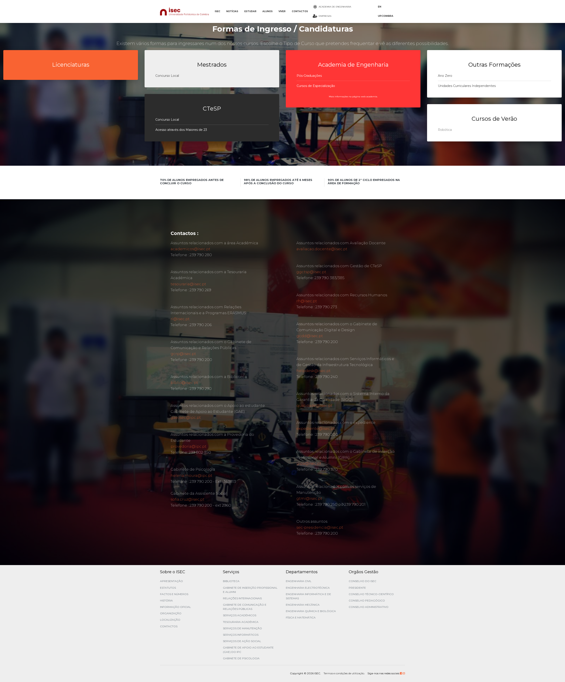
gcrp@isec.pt (183, 353)
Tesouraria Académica (240, 622)
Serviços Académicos (239, 615)
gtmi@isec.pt (309, 498)
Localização (170, 619)
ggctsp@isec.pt (311, 272)
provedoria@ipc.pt (188, 446)
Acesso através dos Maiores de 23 (181, 130)
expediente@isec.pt (315, 428)
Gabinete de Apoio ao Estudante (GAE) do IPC (248, 649)
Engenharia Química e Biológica (311, 611)
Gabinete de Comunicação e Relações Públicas (244, 607)
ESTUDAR (250, 11)
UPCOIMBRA (385, 16)
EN (379, 6)
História (166, 600)
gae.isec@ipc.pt (186, 417)
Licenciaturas (70, 64)
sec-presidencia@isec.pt (319, 527)
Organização (170, 613)
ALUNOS (267, 11)
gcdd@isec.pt (309, 336)
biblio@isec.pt (184, 382)
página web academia (364, 96)
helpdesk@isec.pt (313, 370)
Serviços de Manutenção (242, 628)
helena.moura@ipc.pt (191, 475)
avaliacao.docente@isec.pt (321, 249)
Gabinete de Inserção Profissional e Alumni (250, 590)
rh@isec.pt (306, 301)
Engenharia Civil (298, 581)
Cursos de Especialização (316, 86)
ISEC (217, 11)
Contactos (168, 626)
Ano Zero (445, 76)
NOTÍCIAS (232, 11)
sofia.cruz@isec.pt (187, 499)
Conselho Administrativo (368, 607)
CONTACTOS (300, 11)
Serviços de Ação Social (242, 641)
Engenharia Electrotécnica (308, 587)
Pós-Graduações (309, 76)
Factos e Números (174, 594)
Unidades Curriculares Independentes (467, 86)
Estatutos (168, 587)
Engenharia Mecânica (303, 604)
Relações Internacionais (242, 598)
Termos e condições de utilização (344, 673)
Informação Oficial (175, 607)
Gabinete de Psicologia (241, 658)
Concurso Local (167, 76)
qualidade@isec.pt (314, 405)
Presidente (357, 587)
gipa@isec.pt (308, 463)
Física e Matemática (301, 617)
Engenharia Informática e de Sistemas (308, 596)
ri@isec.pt (180, 319)
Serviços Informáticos (240, 634)
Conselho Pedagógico (367, 600)
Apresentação (171, 581)
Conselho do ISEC (362, 581)
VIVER (282, 11)
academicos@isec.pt (190, 249)
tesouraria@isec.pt (188, 284)
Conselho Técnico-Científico (371, 594)
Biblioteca (231, 581)
